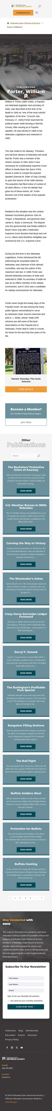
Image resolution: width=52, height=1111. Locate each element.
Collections (10, 1030)
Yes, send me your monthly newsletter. (26, 1001)
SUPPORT (5, 1074)
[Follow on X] (17, 1048)
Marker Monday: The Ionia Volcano (26, 380)
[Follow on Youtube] (22, 1048)
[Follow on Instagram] (12, 1048)
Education (10, 1035)
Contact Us (6, 1077)
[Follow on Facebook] (7, 1048)
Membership (32, 1030)
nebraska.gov (11, 1102)
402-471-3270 (7, 1068)
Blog (21, 1030)
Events (21, 1035)
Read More (26, 490)
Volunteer (32, 1035)
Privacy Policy (12, 1039)
